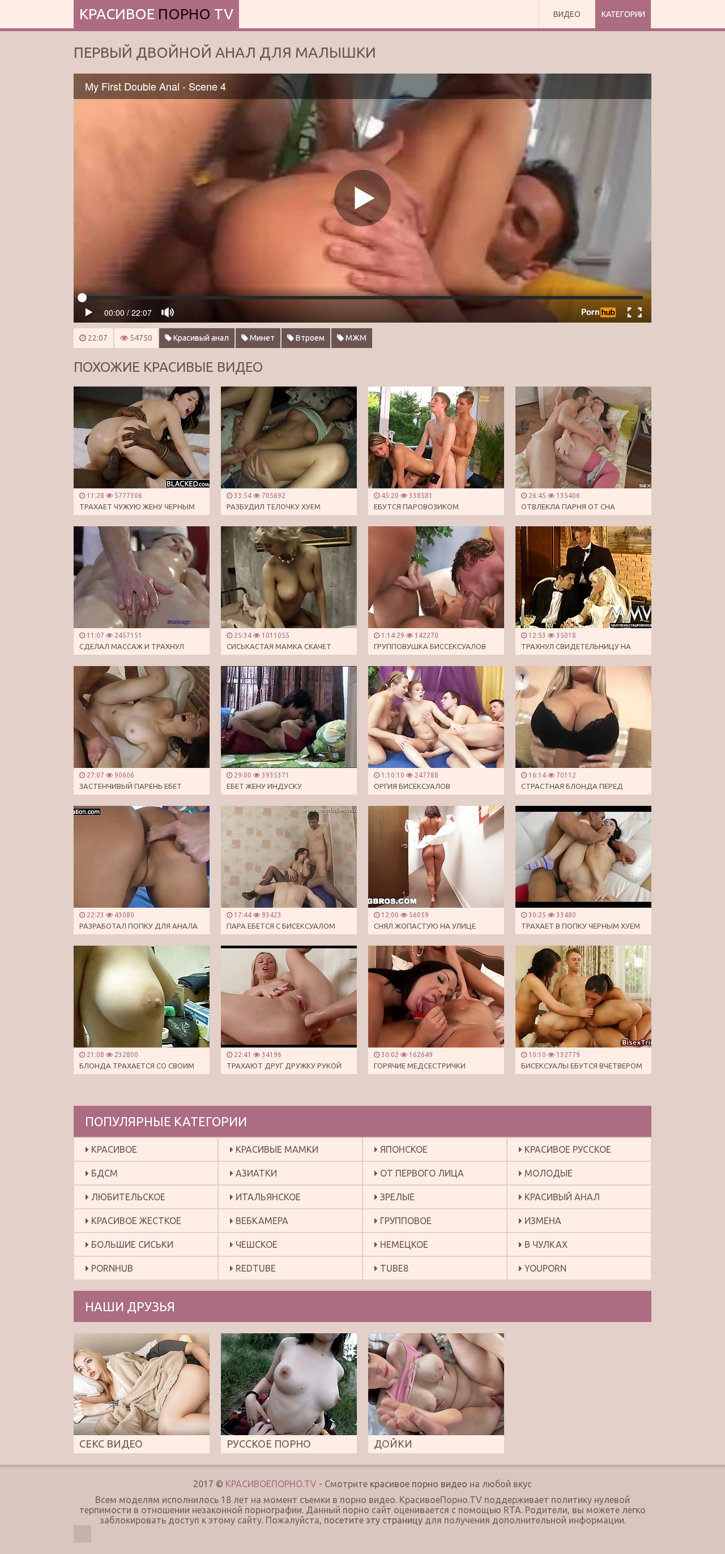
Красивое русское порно (565, 1152)
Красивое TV (156, 14)
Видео (567, 14)
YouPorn (544, 1268)
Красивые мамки (275, 1149)
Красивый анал (200, 337)
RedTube (254, 1268)
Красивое (113, 1149)
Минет (261, 337)
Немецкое (403, 1244)
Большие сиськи (131, 1244)
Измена (541, 1221)
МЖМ (355, 337)
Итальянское (267, 1197)
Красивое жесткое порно (133, 1224)
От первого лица (421, 1173)
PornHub (111, 1268)
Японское (403, 1149)
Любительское (127, 1197)
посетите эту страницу (373, 1520)
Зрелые (396, 1197)
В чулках (545, 1244)
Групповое (405, 1221)
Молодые (547, 1173)
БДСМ (103, 1173)
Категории (623, 14)
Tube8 (393, 1268)
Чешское (255, 1244)
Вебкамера (260, 1221)
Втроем (309, 337)
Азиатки (255, 1173)
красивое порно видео (418, 1484)
